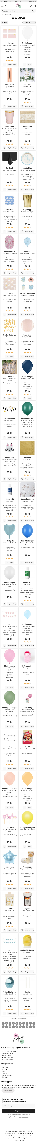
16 (23, 1027)
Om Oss (4, 1069)
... (30, 1027)
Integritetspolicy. (24, 1117)
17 (27, 1027)
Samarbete (5, 1073)
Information (32, 1)
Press (3, 1071)
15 (20, 1027)
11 (6, 1027)
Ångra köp (5, 1077)
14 (17, 1027)
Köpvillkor (5, 1067)
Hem (2, 14)
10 (3, 1027)
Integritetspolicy (7, 1075)
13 (13, 1027)
